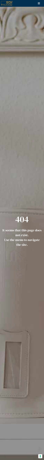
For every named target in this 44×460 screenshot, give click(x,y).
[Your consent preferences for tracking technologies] (40, 456)
